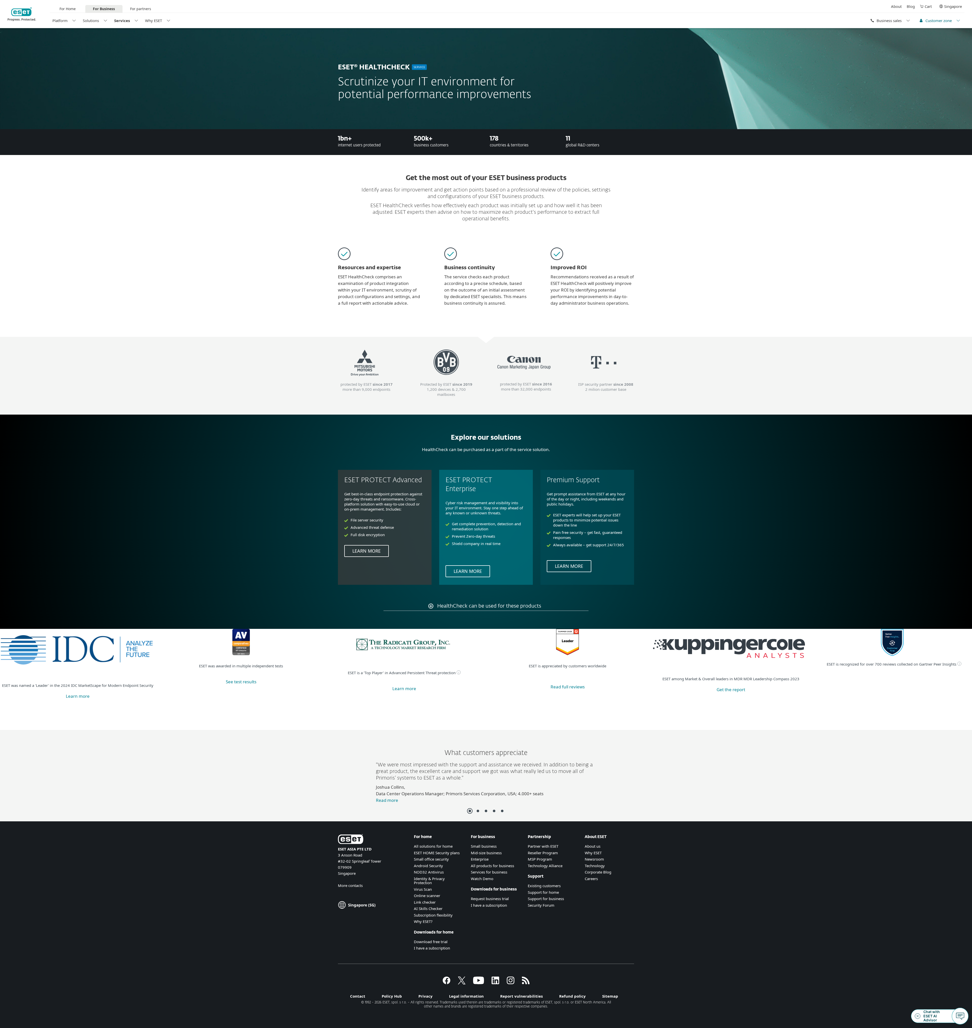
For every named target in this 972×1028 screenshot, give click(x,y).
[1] (470, 811)
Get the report (731, 689)
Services (122, 20)
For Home (67, 8)
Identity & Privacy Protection (429, 880)
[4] (494, 811)
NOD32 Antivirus (429, 872)
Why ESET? (423, 921)
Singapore (953, 6)
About (896, 6)
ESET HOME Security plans (437, 852)
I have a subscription (432, 948)
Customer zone (938, 20)
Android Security (428, 865)
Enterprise (480, 859)
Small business (484, 846)
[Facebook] (446, 982)
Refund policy (572, 996)
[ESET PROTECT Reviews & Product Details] (567, 653)
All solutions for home (433, 846)
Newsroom (594, 859)
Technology (595, 865)
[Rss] (526, 982)
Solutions (91, 20)
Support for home (543, 892)
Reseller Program (543, 852)
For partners (140, 8)
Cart (928, 6)
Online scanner (427, 895)
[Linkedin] (495, 982)
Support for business (546, 898)
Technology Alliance (545, 865)
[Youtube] (478, 982)
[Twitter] (462, 982)
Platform (60, 20)
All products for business (492, 865)
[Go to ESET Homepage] (21, 14)
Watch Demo (482, 878)
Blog (911, 6)
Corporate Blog (598, 872)
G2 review (405, 800)
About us (592, 846)
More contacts (350, 885)
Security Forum (541, 905)
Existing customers (544, 885)
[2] (478, 811)
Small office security (431, 859)
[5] (502, 811)
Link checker (425, 902)
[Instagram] (510, 982)
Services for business (489, 872)
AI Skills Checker (428, 908)
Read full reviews (568, 687)
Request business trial (490, 898)
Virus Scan (423, 889)
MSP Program (540, 859)
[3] (486, 811)
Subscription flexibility (433, 915)
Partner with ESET (543, 846)
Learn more (366, 551)
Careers (591, 878)
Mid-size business (486, 852)
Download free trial (431, 941)
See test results (241, 682)
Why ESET (153, 20)
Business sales (889, 20)
